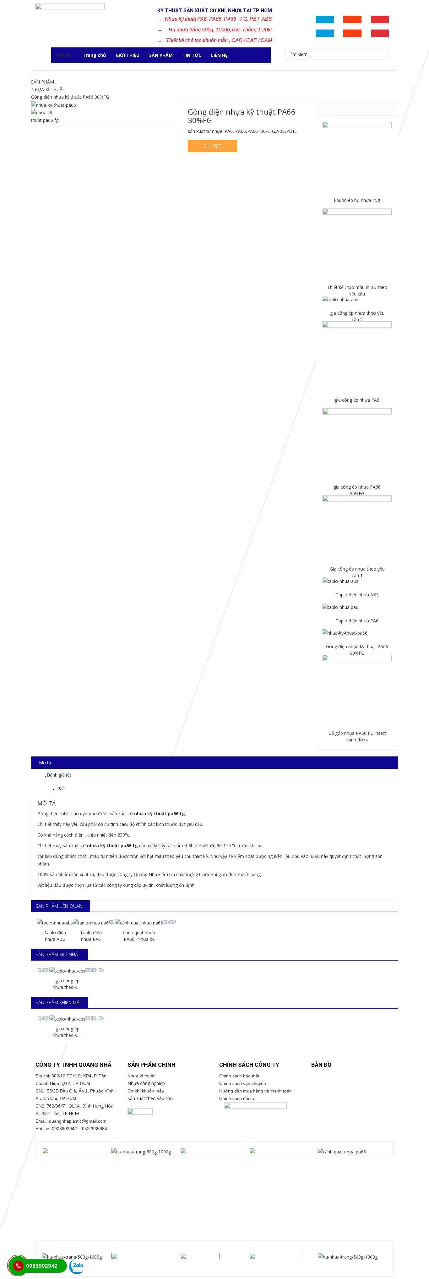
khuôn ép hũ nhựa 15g (357, 200)
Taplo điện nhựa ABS (357, 595)
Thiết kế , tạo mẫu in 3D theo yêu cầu (357, 290)
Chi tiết (212, 146)
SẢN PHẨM (161, 55)
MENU (64, 55)
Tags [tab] (60, 787)
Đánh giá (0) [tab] (59, 775)
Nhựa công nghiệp (146, 1083)
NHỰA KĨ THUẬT (48, 89)
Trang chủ (94, 55)
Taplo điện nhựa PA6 (357, 621)
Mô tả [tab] (45, 763)
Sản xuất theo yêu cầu (150, 1098)
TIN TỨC (191, 55)
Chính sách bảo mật (241, 1075)
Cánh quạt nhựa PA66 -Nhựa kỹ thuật (139, 935)
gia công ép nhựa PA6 (357, 400)
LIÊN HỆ (219, 55)
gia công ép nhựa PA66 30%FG (357, 490)
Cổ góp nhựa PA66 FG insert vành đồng (357, 736)
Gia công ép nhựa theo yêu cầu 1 (357, 572)
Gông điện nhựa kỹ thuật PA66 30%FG (357, 649)
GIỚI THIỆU (127, 55)
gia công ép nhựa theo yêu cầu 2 (357, 316)
